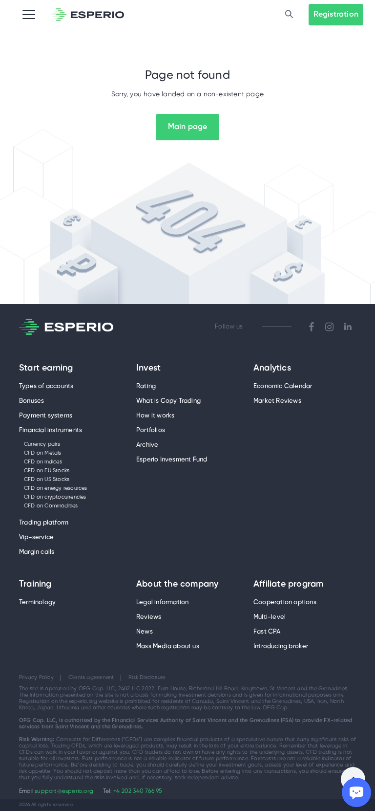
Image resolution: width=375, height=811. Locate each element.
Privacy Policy (36, 677)
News (144, 632)
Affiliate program (288, 584)
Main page (188, 127)
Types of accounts (46, 386)
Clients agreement (91, 677)
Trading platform (43, 523)
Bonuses (31, 401)
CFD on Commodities (51, 506)
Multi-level (269, 617)
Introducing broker (281, 646)
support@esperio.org (64, 791)
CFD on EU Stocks (46, 471)
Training (35, 584)
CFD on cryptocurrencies (55, 497)
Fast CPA (267, 632)
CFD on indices (43, 462)
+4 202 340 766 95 (137, 791)
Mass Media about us (167, 646)
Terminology (37, 602)
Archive (147, 445)
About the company (177, 584)
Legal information (162, 602)
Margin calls (36, 552)
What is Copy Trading (168, 401)
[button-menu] (29, 14)
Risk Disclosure (146, 677)
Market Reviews (277, 401)
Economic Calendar (282, 386)
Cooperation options (284, 602)
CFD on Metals (43, 453)
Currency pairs (42, 444)
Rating (146, 386)
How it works (155, 416)
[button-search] (289, 14)
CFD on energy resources (55, 488)
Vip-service (36, 537)
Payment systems (45, 416)
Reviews (148, 617)
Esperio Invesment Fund (171, 460)
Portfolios (150, 430)
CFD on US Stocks (46, 479)
